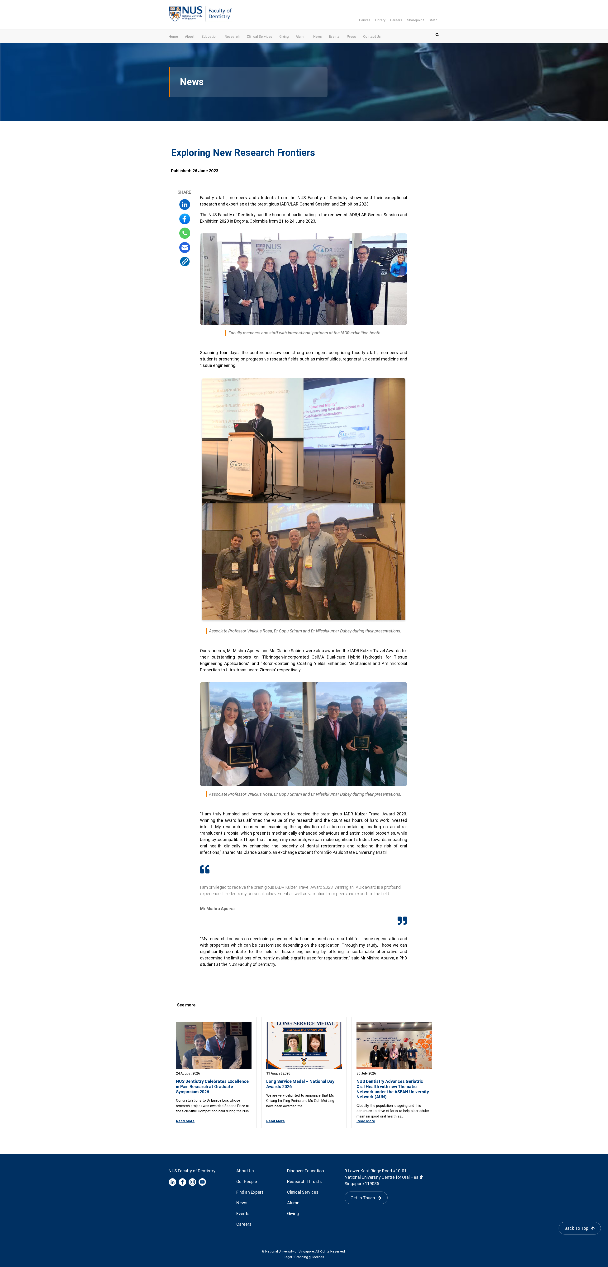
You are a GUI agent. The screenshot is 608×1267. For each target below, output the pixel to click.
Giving (284, 36)
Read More (185, 1121)
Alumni (301, 36)
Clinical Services (259, 36)
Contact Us (372, 36)
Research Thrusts (304, 1181)
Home (173, 36)
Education (210, 36)
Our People (246, 1181)
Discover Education (305, 1170)
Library (380, 20)
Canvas (364, 20)
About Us (245, 1170)
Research (232, 36)
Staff (433, 20)
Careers (396, 20)
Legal (288, 1257)
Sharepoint (415, 20)
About (190, 36)
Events (334, 36)
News (317, 36)
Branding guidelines (309, 1257)
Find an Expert (249, 1192)
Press (351, 36)
